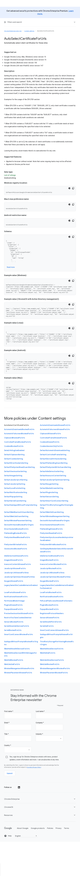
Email (6, 723)
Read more (11, 267)
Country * (7, 745)
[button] (40, 799)
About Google (22, 828)
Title (6, 734)
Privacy (58, 828)
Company (39, 723)
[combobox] (49, 738)
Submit (10, 773)
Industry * (39, 734)
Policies (50, 828)
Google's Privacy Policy (34, 767)
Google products (38, 828)
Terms (66, 828)
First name (8, 711)
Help (10, 836)
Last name (40, 711)
